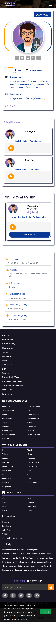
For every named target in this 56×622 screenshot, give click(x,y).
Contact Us (7, 364)
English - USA (7, 466)
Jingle (4, 422)
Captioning (6, 526)
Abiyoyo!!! (30, 131)
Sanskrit (5, 482)
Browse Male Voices (11, 377)
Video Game (7, 431)
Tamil (29, 450)
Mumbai (5, 506)
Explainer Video (33, 406)
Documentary (33, 418)
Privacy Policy (8, 343)
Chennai (5, 502)
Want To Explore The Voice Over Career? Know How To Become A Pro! (27, 554)
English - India (33, 462)
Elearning (6, 406)
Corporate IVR (8, 410)
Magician (29, 160)
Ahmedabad (7, 498)
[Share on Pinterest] (33, 58)
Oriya (29, 474)
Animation (31, 426)
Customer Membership (12, 385)
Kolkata (30, 502)
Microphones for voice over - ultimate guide (20, 550)
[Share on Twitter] (22, 58)
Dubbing (5, 439)
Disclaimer (7, 356)
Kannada (31, 458)
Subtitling (6, 534)
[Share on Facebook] (17, 58)
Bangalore (31, 498)
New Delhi (31, 506)
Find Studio (7, 394)
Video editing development (13, 538)
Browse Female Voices (12, 381)
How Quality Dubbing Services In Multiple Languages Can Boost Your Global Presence (27, 562)
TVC (29, 410)
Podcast (30, 431)
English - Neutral (9, 478)
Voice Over (6, 530)
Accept (46, 612)
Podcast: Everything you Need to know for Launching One (25, 570)
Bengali (30, 470)
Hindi (4, 450)
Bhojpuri (30, 478)
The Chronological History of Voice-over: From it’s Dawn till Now (27, 566)
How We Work (8, 339)
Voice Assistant (33, 435)
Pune (29, 510)
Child (29, 422)
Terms (5, 352)
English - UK (32, 466)
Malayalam (6, 470)
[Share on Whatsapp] (38, 58)
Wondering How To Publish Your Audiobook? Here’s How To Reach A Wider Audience (27, 558)
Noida (4, 510)
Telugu (5, 454)
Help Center (7, 348)
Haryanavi (6, 486)
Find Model (7, 389)
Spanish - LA (32, 482)
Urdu (4, 474)
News (4, 360)
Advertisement (33, 414)
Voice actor (31, 206)
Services (5, 373)
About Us (6, 335)
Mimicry (5, 426)
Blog (4, 368)
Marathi (5, 462)
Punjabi (5, 458)
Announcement (8, 435)
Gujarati (30, 454)
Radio (4, 414)
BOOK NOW (42, 14)
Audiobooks (7, 418)
